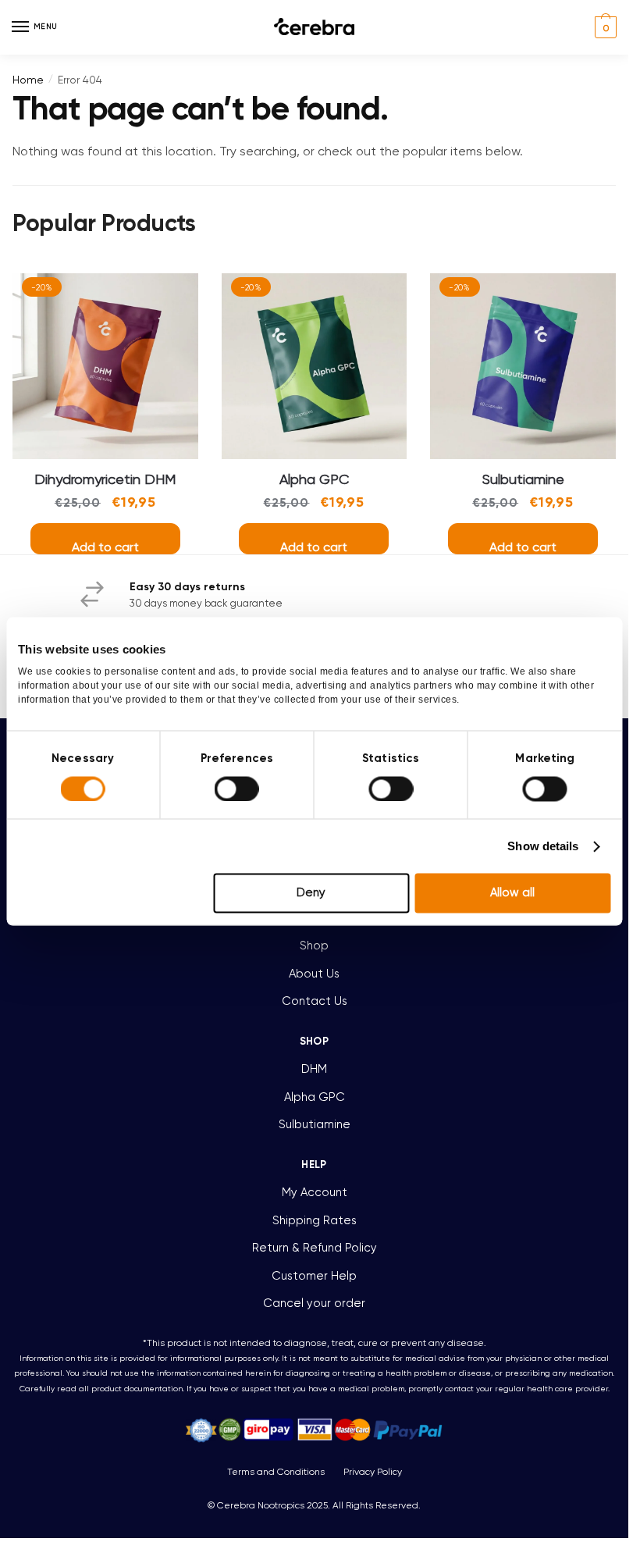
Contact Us (314, 1001)
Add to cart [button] (105, 547)
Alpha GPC (314, 479)
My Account (314, 1192)
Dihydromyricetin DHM (105, 479)
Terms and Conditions (276, 1471)
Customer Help (314, 1276)
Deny (311, 893)
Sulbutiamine (523, 479)
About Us (314, 974)
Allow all (512, 893)
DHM (314, 1069)
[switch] (237, 788)
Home (28, 79)
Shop (314, 945)
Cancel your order (314, 1303)
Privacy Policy (372, 1471)
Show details (542, 846)
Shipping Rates (314, 1220)
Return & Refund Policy (314, 1248)
